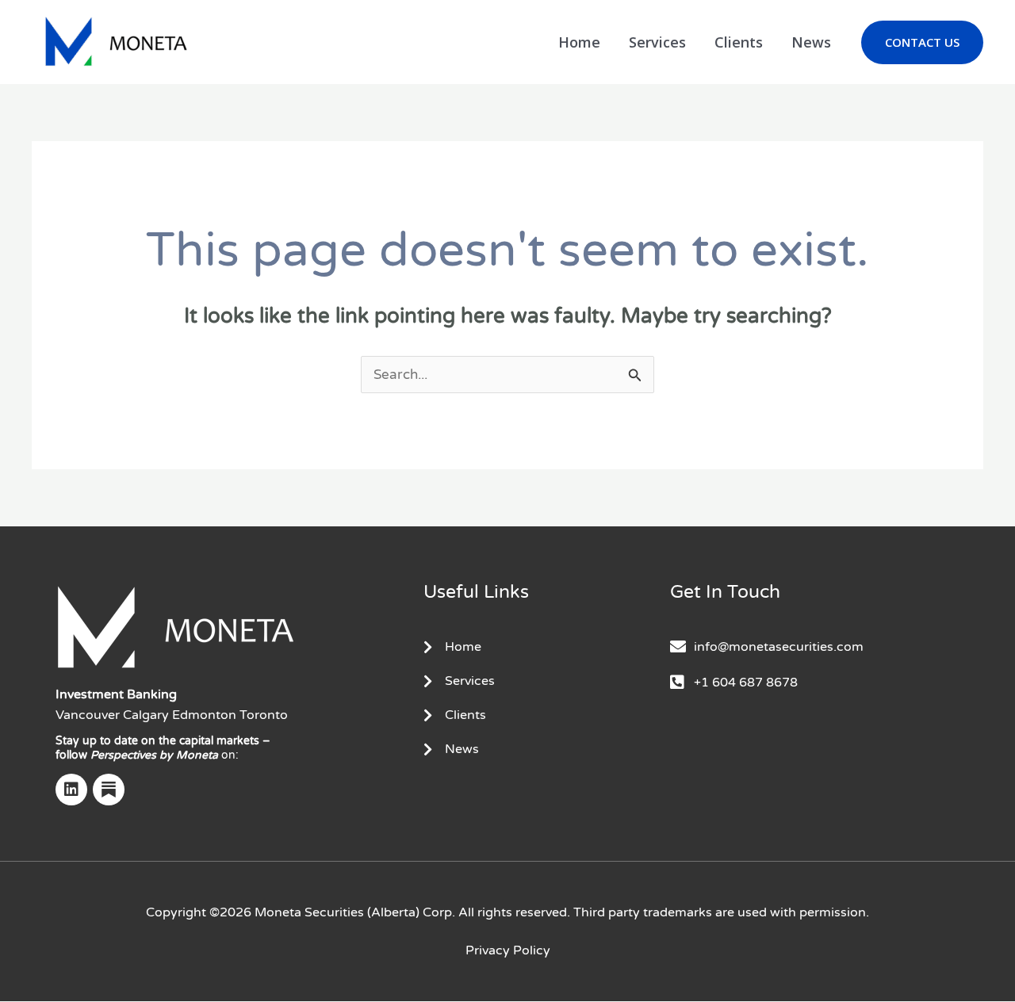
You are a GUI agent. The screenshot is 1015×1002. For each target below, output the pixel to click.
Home (579, 42)
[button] (922, 42)
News (811, 42)
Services (657, 42)
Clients (738, 42)
